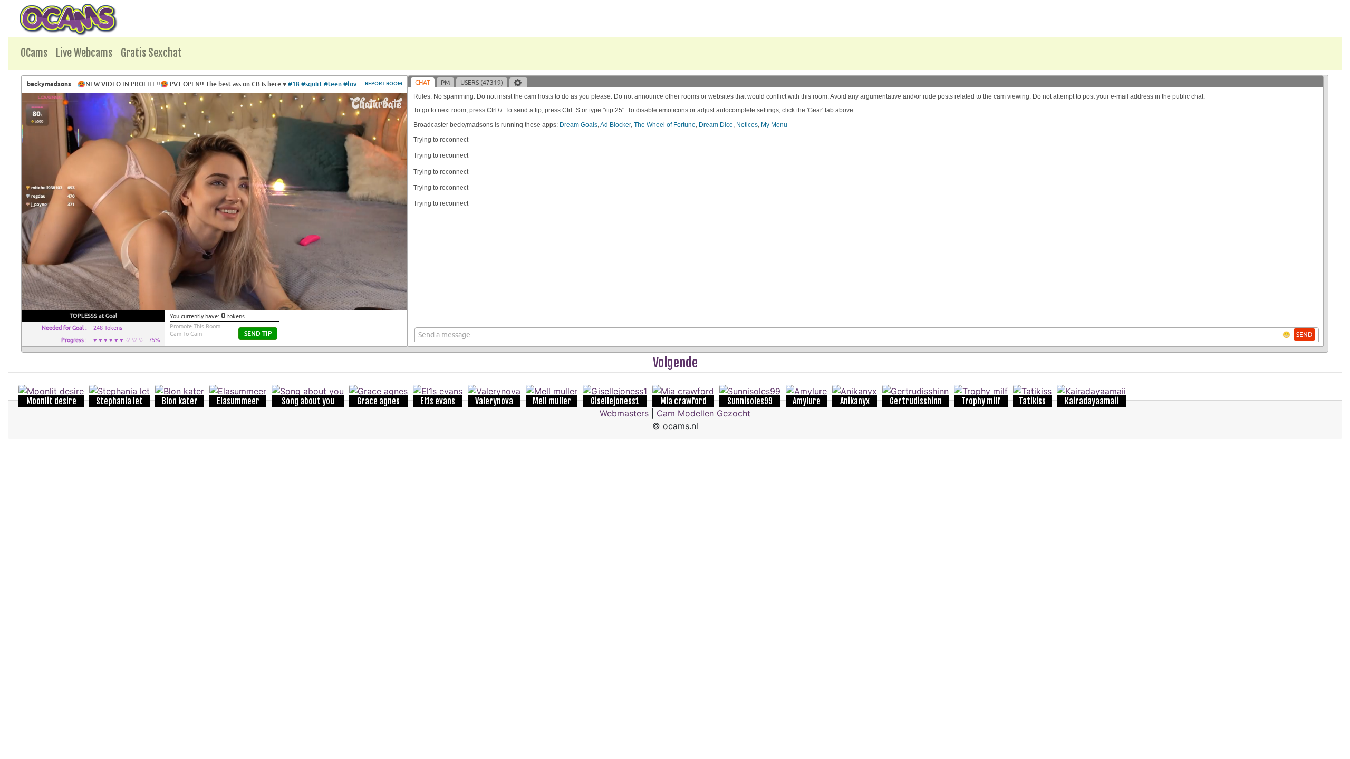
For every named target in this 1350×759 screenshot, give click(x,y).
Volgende (675, 363)
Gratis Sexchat (151, 53)
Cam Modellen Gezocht (703, 413)
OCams (34, 53)
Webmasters (624, 413)
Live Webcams (84, 53)
